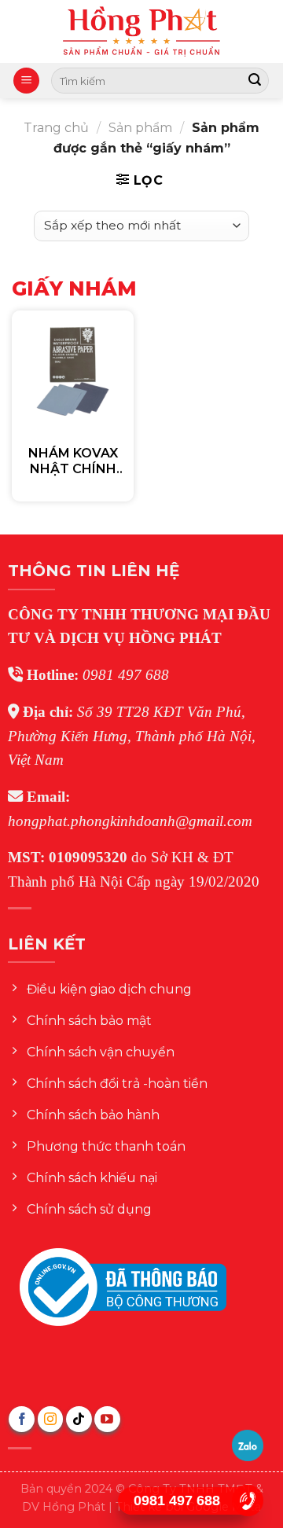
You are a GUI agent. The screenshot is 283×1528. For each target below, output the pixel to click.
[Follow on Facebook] (22, 1419)
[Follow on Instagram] (51, 1419)
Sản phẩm (140, 127)
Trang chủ (56, 127)
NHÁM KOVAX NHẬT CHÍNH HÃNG (73, 462)
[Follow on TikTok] (79, 1419)
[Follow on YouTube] (107, 1419)
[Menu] (26, 81)
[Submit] (254, 81)
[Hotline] (248, 1500)
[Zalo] (248, 1445)
